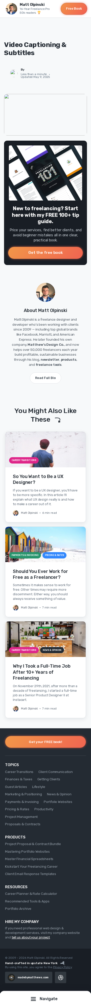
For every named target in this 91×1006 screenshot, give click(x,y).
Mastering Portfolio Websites (27, 851)
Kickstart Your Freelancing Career (31, 866)
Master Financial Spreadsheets (29, 859)
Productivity (43, 809)
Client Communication (55, 772)
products (68, 359)
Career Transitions (19, 772)
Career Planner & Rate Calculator (31, 894)
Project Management (21, 817)
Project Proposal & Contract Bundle (33, 844)
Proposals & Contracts (22, 824)
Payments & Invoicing (22, 802)
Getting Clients (48, 779)
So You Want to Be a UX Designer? (38, 479)
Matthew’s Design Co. (46, 344)
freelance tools (49, 364)
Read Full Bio (45, 378)
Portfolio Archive (18, 908)
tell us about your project (31, 937)
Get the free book (45, 252)
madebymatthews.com (33, 977)
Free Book (74, 8)
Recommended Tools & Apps (27, 901)
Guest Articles (16, 787)
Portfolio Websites (58, 802)
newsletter (50, 359)
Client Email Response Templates (30, 874)
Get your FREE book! (45, 742)
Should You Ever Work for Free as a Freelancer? (40, 574)
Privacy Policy (62, 967)
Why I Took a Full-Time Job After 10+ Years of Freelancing (42, 672)
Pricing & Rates (17, 809)
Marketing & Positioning (23, 794)
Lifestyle (38, 787)
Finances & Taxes (18, 779)
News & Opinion (59, 794)
